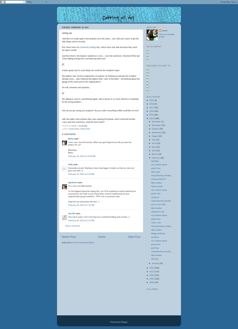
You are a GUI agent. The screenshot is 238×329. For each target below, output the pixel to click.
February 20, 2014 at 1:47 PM (81, 221)
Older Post (134, 236)
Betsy (71, 139)
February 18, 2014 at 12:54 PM (81, 156)
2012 (152, 272)
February (156, 158)
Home (101, 236)
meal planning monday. (161, 175)
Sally (70, 164)
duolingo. (155, 161)
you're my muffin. (158, 204)
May (154, 147)
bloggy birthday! (158, 233)
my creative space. (159, 165)
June (154, 143)
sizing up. (155, 197)
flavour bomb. (157, 186)
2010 (152, 279)
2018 (152, 104)
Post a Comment (72, 226)
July (154, 140)
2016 (152, 111)
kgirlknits (72, 183)
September (157, 133)
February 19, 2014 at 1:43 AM (81, 174)
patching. (155, 248)
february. (155, 259)
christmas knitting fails (90, 47)
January (155, 263)
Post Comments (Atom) (84, 243)
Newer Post (69, 236)
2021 (152, 100)
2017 (152, 108)
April (154, 151)
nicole (164, 31)
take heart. (156, 172)
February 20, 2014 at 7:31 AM (81, 205)
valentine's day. (158, 212)
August (155, 136)
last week (98, 56)
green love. (156, 168)
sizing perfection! (158, 179)
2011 (152, 275)
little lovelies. (156, 183)
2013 (152, 268)
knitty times (85, 129)
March (155, 154)
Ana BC (71, 213)
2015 (152, 115)
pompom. (155, 237)
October (155, 129)
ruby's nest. (156, 223)
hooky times (74, 129)
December (156, 122)
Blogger (124, 322)
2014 (152, 118)
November (156, 125)
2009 (152, 282)
